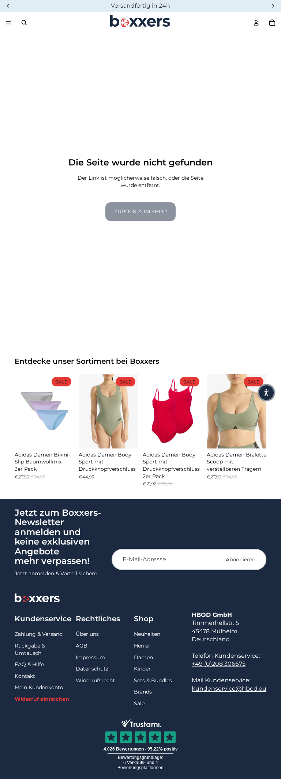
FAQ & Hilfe (29, 664)
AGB (81, 645)
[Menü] (8, 22)
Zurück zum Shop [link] (140, 211)
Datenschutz (92, 668)
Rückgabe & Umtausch (30, 649)
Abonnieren (240, 559)
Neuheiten (147, 634)
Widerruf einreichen (42, 699)
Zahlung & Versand (39, 634)
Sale (139, 703)
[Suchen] (24, 23)
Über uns (87, 634)
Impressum (90, 657)
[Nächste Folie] (66, 411)
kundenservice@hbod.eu (229, 688)
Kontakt (25, 676)
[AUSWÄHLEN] (63, 437)
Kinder (142, 668)
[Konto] (256, 23)
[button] (266, 392)
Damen (143, 657)
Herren (142, 645)
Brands (143, 691)
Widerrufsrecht (95, 680)
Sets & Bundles (153, 680)
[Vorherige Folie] (23, 411)
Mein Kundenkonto (39, 687)
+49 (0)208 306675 (219, 663)
